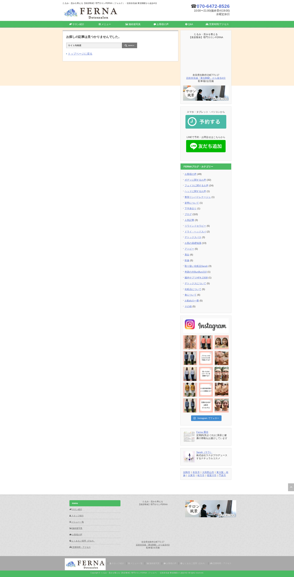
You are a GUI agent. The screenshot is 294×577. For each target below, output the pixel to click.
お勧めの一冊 (192, 300)
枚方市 (201, 475)
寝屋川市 (211, 475)
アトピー (189, 248)
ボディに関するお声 (195, 179)
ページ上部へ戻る (291, 487)
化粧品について (193, 289)
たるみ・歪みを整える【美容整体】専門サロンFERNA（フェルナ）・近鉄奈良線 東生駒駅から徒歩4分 (144, 573)
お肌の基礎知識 (193, 243)
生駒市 (186, 472)
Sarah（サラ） (204, 452)
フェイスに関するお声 (196, 185)
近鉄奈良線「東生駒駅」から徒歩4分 (206, 78)
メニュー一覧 (77, 522)
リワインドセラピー (195, 225)
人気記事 (189, 220)
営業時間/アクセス (218, 24)
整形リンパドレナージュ (198, 197)
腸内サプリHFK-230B (196, 277)
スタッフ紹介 (77, 515)
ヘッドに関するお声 (195, 191)
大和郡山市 (208, 472)
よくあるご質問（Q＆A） (83, 541)
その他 (188, 306)
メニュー (106, 24)
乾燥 (187, 260)
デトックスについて (195, 283)
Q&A (190, 24)
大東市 (191, 475)
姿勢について (192, 202)
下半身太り (191, 208)
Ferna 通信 (202, 432)
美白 (187, 254)
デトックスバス (193, 237)
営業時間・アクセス (81, 547)
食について (191, 294)
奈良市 (196, 472)
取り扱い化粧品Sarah (196, 266)
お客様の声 (162, 24)
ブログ (188, 214)
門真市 (222, 475)
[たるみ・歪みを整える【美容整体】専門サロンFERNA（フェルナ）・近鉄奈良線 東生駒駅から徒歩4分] (91, 19)
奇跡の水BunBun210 (196, 271)
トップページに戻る (80, 53)
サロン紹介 (78, 24)
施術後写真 (134, 24)
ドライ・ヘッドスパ (195, 231)
